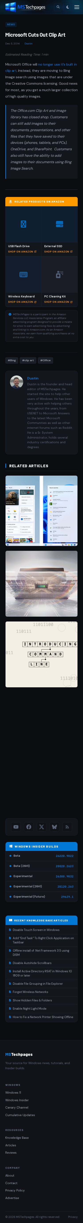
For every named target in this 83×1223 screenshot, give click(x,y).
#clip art (28, 360)
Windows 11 (13, 1093)
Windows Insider (17, 1100)
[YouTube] (16, 827)
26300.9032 (64, 876)
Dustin (29, 43)
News (11, 24)
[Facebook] (29, 827)
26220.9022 (64, 856)
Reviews (11, 1153)
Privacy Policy (15, 1190)
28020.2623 (64, 866)
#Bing (12, 360)
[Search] (58, 7)
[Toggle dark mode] (68, 7)
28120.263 (65, 886)
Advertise (12, 1198)
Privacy (73, 1217)
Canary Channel (16, 1107)
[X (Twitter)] (41, 827)
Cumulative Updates (20, 1115)
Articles (10, 1145)
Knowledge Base (17, 1138)
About (9, 1175)
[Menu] (76, 7)
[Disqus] (41, 753)
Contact (11, 1183)
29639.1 (67, 897)
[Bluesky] (54, 827)
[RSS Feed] (67, 827)
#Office (45, 360)
